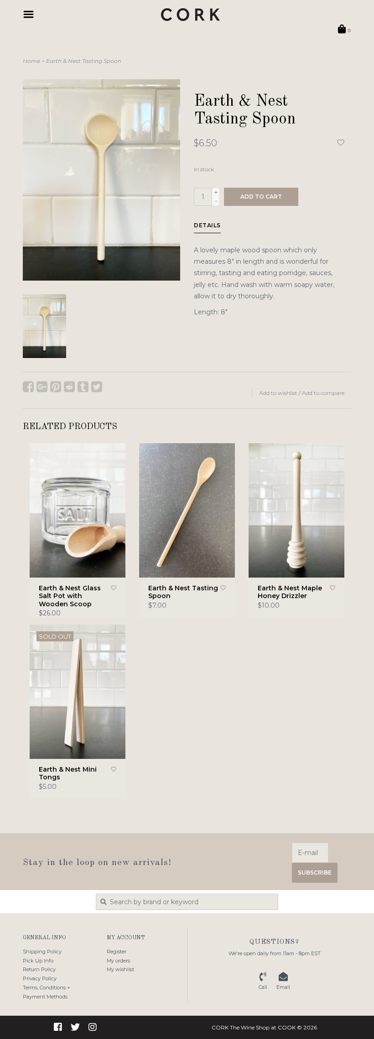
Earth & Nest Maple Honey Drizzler (290, 592)
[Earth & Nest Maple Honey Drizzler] (296, 510)
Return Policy (39, 969)
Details (207, 225)
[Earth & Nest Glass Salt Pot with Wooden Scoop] (77, 510)
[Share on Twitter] (96, 386)
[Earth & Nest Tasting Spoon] (187, 510)
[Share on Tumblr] (83, 386)
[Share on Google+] (41, 386)
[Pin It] (55, 386)
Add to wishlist (278, 392)
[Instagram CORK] (92, 1027)
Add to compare (323, 392)
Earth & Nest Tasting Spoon (83, 60)
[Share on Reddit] (69, 386)
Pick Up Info (38, 960)
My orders (118, 960)
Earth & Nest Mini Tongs (68, 774)
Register (116, 951)
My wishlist (120, 969)
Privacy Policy (40, 978)
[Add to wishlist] (340, 143)
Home (31, 60)
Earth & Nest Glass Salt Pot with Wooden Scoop (70, 596)
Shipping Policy (42, 951)
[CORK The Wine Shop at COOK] (190, 14)
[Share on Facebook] (28, 386)
